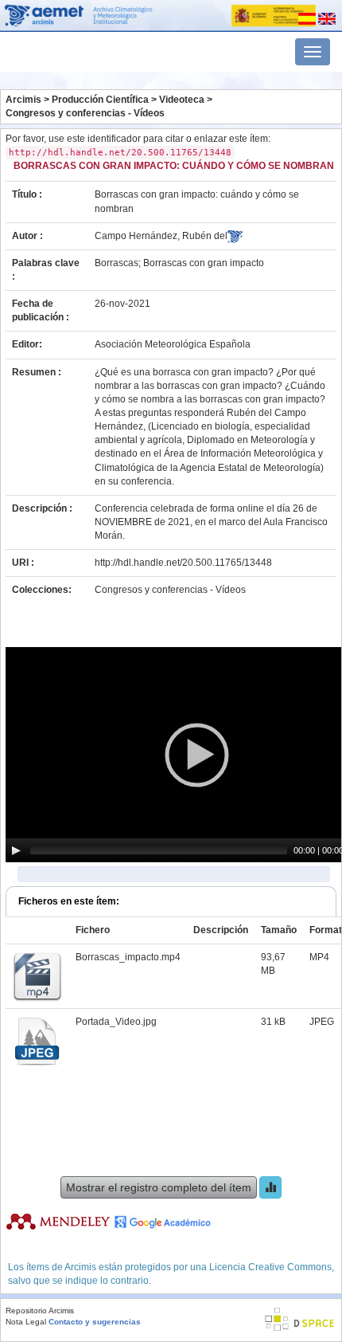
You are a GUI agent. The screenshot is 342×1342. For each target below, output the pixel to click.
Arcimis (23, 99)
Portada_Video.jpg (116, 1021)
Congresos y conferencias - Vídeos (85, 113)
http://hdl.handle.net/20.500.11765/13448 (183, 562)
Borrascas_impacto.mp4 (128, 957)
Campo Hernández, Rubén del (161, 235)
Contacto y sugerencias (95, 1321)
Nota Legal (26, 1321)
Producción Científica (100, 99)
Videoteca (181, 99)
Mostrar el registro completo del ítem (158, 1187)
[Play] (16, 850)
